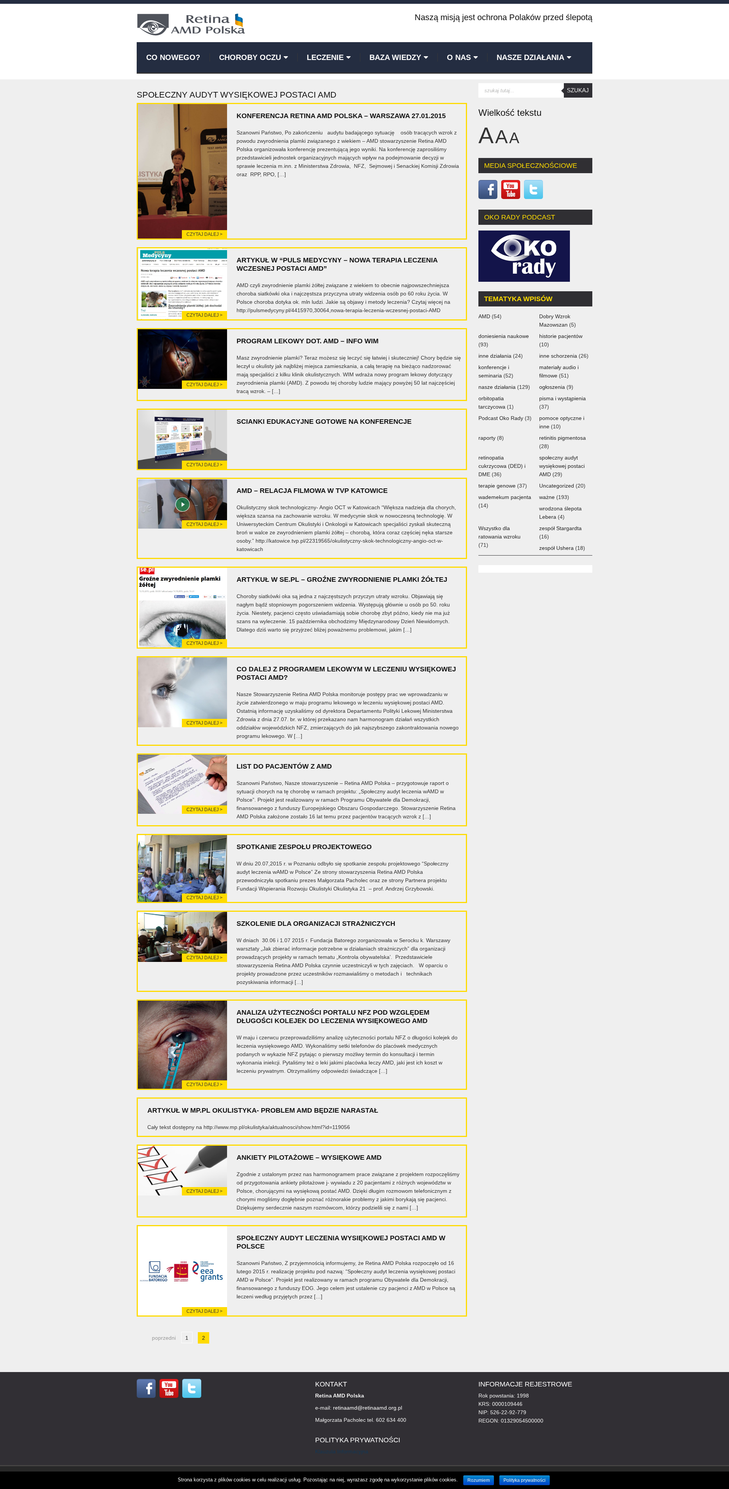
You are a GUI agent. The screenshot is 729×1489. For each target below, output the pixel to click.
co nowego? (173, 57)
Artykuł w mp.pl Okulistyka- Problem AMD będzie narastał (262, 1110)
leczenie (325, 57)
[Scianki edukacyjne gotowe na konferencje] (182, 439)
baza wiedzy (395, 57)
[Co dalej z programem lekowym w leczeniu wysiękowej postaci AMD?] (182, 692)
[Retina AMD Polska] (191, 24)
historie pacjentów (560, 336)
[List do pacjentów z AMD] (182, 784)
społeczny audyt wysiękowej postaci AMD (562, 466)
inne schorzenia (558, 356)
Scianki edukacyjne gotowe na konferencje (324, 421)
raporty (486, 438)
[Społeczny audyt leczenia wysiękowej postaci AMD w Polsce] (182, 1271)
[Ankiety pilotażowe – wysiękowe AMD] (182, 1170)
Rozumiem (478, 1480)
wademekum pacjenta (504, 497)
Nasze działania (530, 57)
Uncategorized (556, 486)
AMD (484, 316)
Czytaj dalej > (204, 234)
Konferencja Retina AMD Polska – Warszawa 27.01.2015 (341, 116)
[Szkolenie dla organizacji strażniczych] (182, 936)
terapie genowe (497, 486)
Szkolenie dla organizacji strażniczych (316, 923)
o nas (459, 57)
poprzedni (164, 1338)
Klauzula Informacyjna (341, 1451)
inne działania (494, 356)
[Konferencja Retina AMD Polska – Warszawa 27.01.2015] (182, 171)
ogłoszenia (552, 387)
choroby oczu (250, 57)
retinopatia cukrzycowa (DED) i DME (501, 466)
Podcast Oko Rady (500, 418)
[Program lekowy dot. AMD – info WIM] (182, 358)
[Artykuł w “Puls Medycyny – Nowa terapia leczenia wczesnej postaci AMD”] (182, 283)
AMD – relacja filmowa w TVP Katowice (312, 490)
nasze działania (497, 387)
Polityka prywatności (524, 1480)
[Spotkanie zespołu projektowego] (182, 868)
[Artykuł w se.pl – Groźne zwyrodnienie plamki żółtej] (182, 607)
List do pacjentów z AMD (284, 766)
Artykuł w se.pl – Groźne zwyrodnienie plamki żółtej (342, 579)
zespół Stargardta (560, 528)
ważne (547, 497)
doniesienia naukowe (503, 336)
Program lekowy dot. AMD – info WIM (308, 341)
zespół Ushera (556, 548)
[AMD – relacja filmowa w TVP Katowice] (182, 503)
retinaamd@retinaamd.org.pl (367, 1408)
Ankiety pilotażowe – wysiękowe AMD (309, 1157)
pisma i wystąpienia (562, 398)
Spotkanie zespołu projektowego (304, 847)
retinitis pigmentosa (562, 438)
